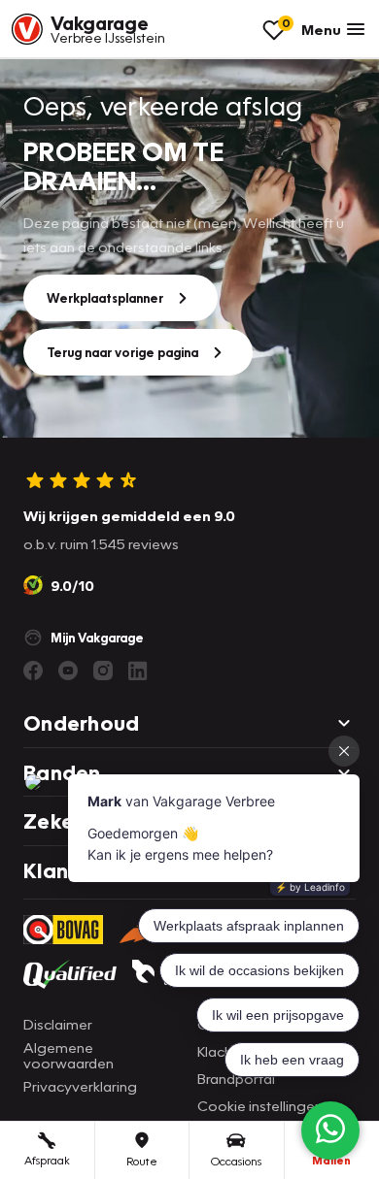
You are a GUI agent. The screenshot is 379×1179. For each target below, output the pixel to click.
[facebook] (33, 670)
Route (141, 1161)
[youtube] (68, 670)
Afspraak (47, 1160)
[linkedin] (138, 670)
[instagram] (103, 670)
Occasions (236, 1161)
